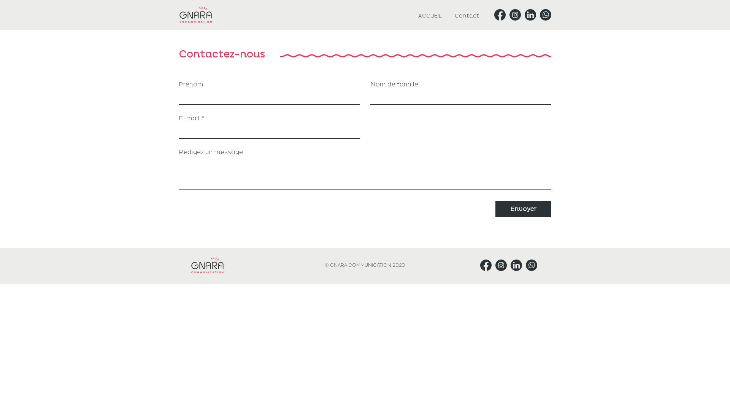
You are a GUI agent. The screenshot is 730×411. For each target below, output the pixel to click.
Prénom (191, 84)
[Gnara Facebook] (500, 15)
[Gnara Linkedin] (530, 15)
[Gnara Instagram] (515, 15)
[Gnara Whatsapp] (545, 15)
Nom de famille (394, 84)
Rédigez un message (211, 152)
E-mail (189, 118)
